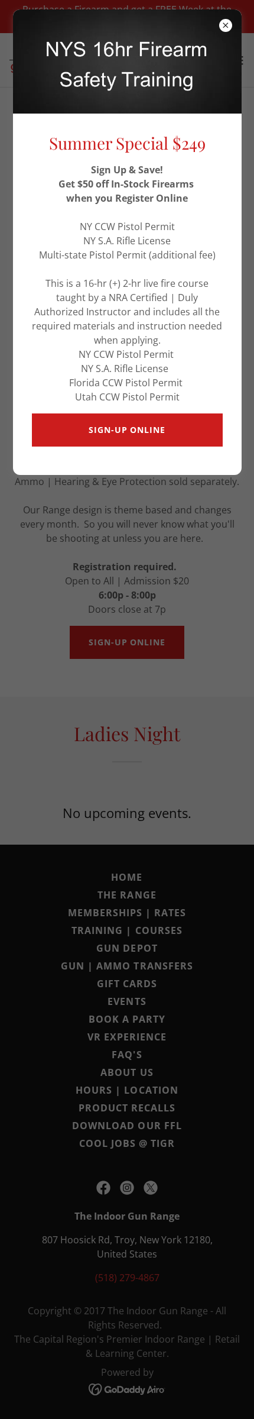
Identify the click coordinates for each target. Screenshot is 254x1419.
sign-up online (127, 429)
